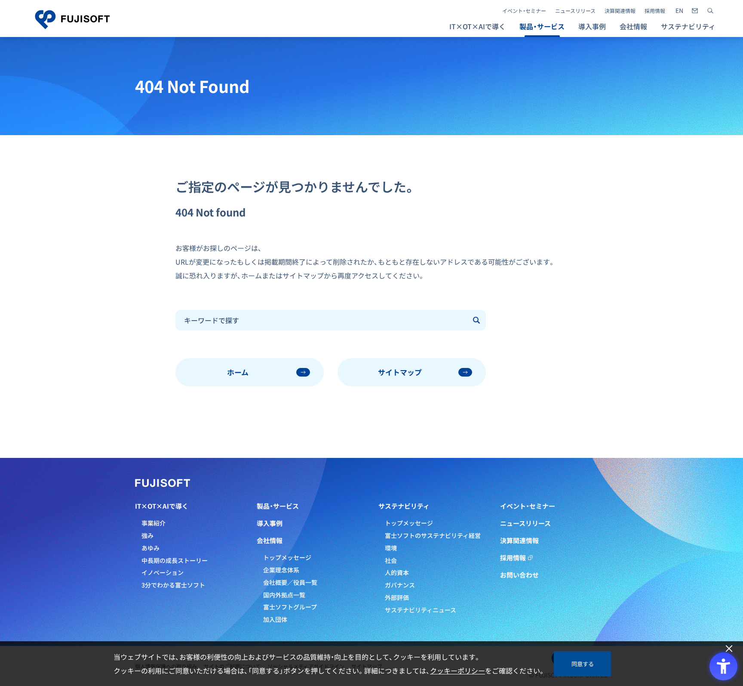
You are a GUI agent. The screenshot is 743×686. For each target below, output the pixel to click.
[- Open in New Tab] (679, 11)
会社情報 (269, 540)
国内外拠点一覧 (284, 594)
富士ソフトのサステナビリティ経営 (433, 535)
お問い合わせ (519, 575)
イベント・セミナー (524, 11)
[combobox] (321, 320)
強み (147, 535)
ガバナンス (400, 585)
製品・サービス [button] (542, 26)
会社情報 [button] (633, 26)
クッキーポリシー (457, 670)
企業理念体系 (281, 569)
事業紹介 (153, 523)
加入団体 (275, 619)
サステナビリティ (404, 506)
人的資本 (397, 572)
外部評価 (397, 597)
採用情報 (655, 11)
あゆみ (150, 548)
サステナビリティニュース (420, 610)
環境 (391, 548)
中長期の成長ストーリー (174, 560)
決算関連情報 (620, 11)
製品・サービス (278, 506)
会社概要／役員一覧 (290, 582)
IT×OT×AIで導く (161, 506)
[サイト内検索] (710, 11)
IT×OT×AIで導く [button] (477, 26)
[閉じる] (729, 648)
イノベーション (162, 572)
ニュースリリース (575, 11)
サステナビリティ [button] (688, 26)
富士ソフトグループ (290, 607)
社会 (391, 560)
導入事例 (592, 26)
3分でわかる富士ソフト (173, 585)
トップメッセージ (287, 557)
